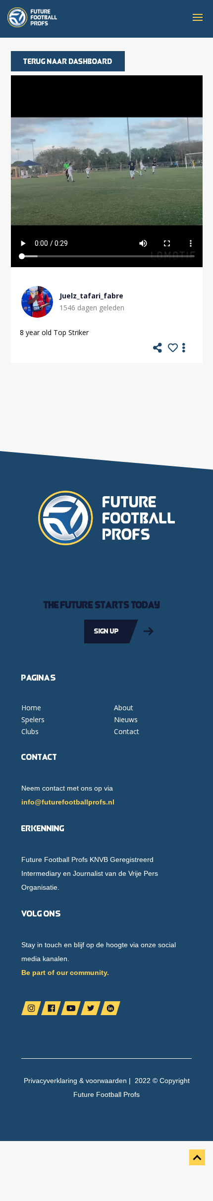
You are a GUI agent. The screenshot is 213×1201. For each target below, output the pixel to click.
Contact (126, 731)
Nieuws (126, 719)
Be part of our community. (65, 972)
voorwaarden (106, 1081)
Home (31, 707)
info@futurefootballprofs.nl (67, 802)
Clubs (30, 731)
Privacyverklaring (50, 1081)
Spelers (33, 719)
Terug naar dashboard (67, 61)
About (123, 707)
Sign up (106, 631)
